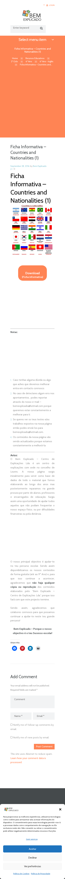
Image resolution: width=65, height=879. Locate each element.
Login (52, 5)
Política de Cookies (21, 873)
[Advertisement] (32, 103)
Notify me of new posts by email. (31, 737)
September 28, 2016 (20, 166)
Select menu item (32, 39)
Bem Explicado (40, 166)
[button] (60, 809)
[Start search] (41, 28)
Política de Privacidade (40, 873)
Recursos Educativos (35, 58)
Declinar (32, 857)
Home (15, 58)
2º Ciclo (14, 61)
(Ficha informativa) (32, 274)
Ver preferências (32, 866)
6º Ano (29, 61)
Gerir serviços (32, 839)
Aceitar (32, 849)
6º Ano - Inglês (46, 61)
